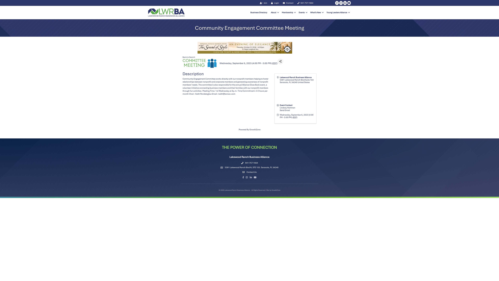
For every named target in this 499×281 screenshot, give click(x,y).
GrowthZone (254, 129)
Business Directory (258, 12)
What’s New (315, 12)
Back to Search (189, 57)
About (273, 12)
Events (302, 12)
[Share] (280, 61)
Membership (287, 12)
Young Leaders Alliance (337, 12)
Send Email (285, 110)
